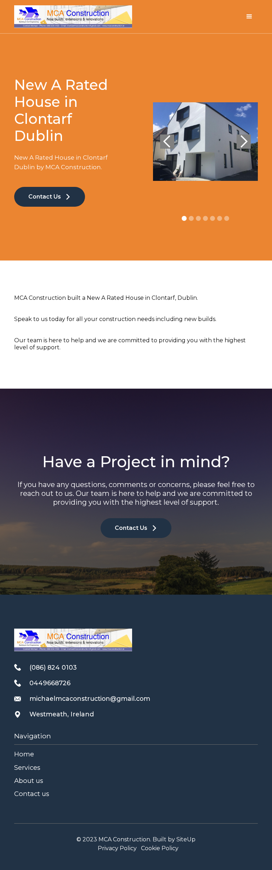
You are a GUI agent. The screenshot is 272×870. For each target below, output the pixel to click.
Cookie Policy (159, 848)
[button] (249, 16)
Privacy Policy (117, 848)
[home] (73, 16)
